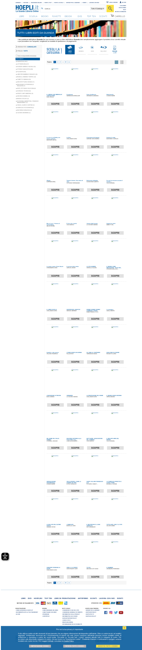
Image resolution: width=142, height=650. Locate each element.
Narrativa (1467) (22, 61)
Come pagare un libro (49, 612)
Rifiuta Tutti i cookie (74, 646)
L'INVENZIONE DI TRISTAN (54, 395)
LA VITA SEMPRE (91, 266)
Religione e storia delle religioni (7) (25, 85)
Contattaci (46, 616)
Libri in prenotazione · (65, 598)
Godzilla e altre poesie (53, 352)
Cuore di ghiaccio (91, 94)
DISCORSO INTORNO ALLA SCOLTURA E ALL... (74, 439)
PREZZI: (22, 51)
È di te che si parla (72, 223)
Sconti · (94, 598)
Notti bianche (110, 94)
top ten (91, 16)
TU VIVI (89, 567)
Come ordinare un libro (50, 610)
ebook (68, 16)
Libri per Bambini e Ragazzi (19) (27, 74)
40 (65, 62)
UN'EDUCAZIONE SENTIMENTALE (51, 482)
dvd (80, 16)
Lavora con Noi (94, 2)
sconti (103, 16)
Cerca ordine (113, 2)
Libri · (24, 598)
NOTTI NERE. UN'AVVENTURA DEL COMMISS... (95, 439)
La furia (69, 137)
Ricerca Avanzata (120, 11)
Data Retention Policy (69, 618)
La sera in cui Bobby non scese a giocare (53, 138)
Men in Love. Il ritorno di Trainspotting (53, 224)
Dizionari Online (36, 2)
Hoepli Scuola (58, 2)
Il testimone (70, 94)
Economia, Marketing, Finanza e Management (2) (27, 101)
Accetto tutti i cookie (108, 646)
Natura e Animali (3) (23, 96)
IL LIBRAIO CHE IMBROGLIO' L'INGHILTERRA (54, 95)
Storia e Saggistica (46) (25, 69)
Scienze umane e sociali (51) (26, 66)
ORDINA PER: (26, 47)
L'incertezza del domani (93, 137)
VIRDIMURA (70, 395)
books (45, 16)
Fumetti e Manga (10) (24, 79)
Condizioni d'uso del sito (70, 610)
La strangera (109, 309)
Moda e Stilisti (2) (23, 98)
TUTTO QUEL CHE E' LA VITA (114, 524)
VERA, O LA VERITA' (72, 567)
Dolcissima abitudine (92, 180)
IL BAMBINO (109, 567)
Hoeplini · (38, 598)
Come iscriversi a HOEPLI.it (24, 610)
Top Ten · (48, 598)
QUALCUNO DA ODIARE (112, 352)
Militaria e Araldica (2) (24, 110)
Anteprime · (83, 598)
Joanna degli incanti (92, 223)
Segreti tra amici (110, 223)
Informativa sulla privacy (71, 614)
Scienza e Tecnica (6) (24, 91)
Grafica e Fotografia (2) (25, 107)
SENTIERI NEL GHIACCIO (73, 309)
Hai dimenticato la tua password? (27, 612)
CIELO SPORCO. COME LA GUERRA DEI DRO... (74, 482)
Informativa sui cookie (70, 616)
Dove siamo (122, 7)
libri (21, 16)
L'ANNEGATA (70, 524)
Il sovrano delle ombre (73, 266)
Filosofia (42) (21, 71)
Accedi (124, 2)
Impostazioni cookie (40, 646)
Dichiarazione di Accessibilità (72, 624)
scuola (33, 16)
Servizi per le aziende (73, 2)
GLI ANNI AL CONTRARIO (93, 352)
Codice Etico (66, 620)
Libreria (18, 2)
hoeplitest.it (90, 614)
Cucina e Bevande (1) (24, 112)
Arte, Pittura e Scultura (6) (26, 88)
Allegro (48, 180)
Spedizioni (45, 614)
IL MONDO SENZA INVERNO (114, 395)
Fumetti (56, 16)
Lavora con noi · (107, 598)
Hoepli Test (48, 2)
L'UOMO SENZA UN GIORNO (74, 352)
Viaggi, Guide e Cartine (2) (26, 105)
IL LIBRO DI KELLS (52, 309)
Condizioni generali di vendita (72, 612)
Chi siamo (123, 5)
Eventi (85, 2)
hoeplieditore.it (91, 612)
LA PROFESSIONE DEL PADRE (95, 395)
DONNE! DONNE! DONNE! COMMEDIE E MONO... (93, 310)
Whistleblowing (67, 622)
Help (124, 9)
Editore (25, 2)
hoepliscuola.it (91, 616)
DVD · (30, 598)
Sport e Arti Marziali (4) (25, 93)
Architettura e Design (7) (25, 82)
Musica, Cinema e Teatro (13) (26, 76)
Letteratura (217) (23, 64)
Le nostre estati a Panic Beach (55, 266)
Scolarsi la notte (110, 137)
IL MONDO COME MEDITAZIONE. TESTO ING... (114, 267)
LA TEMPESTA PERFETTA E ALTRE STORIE (113, 482)
